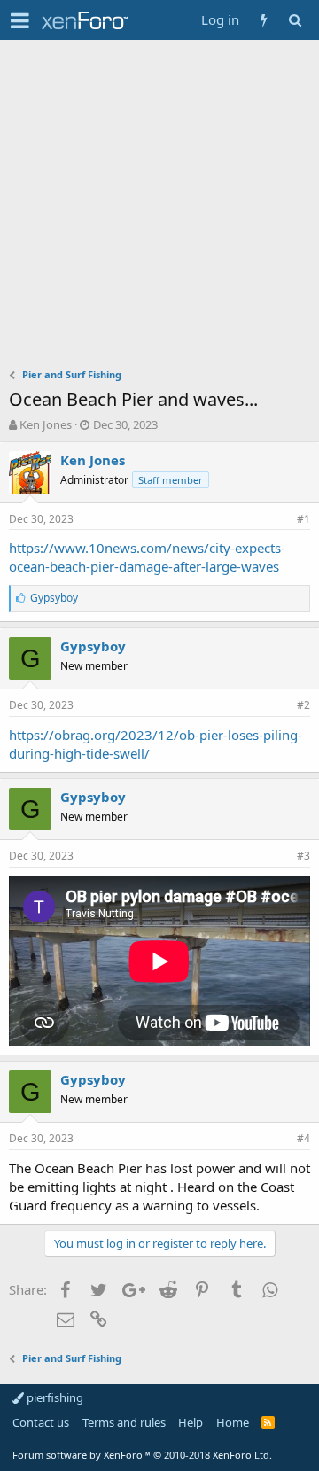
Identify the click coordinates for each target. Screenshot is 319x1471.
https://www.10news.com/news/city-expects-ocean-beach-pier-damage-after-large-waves (147, 557)
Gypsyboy (93, 646)
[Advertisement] (159, 208)
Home (232, 1422)
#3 (303, 855)
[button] (20, 20)
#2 (303, 704)
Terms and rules (124, 1422)
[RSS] (268, 1422)
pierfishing (53, 1397)
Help (190, 1422)
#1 (303, 518)
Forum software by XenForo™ (142, 1454)
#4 (303, 1138)
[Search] (294, 20)
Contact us (40, 1422)
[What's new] (263, 20)
